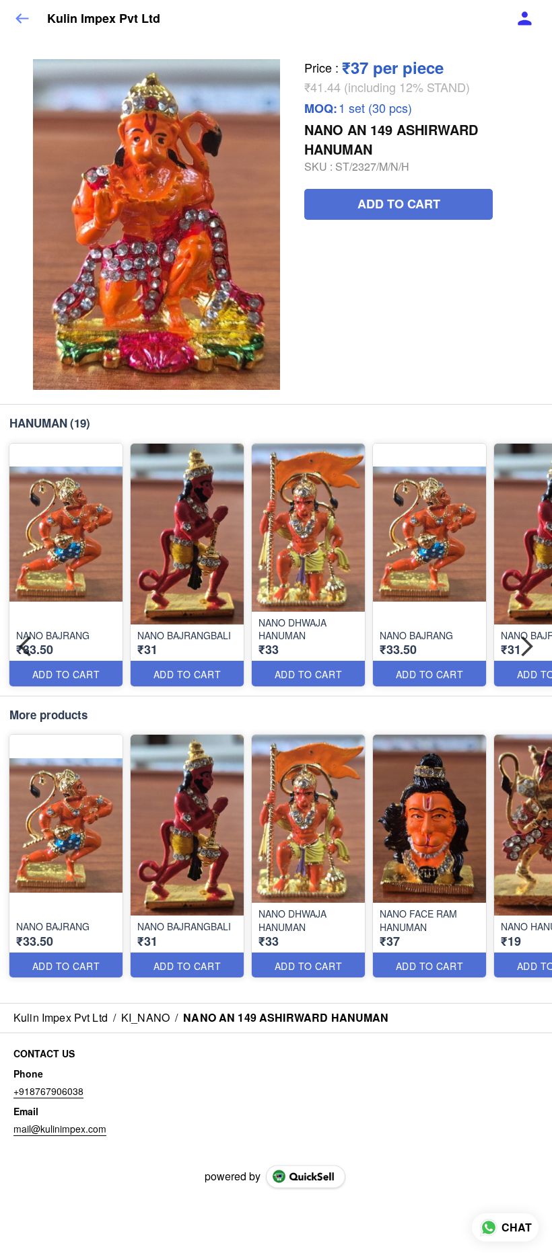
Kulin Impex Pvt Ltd (103, 19)
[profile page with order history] (525, 18)
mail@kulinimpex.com (59, 1128)
